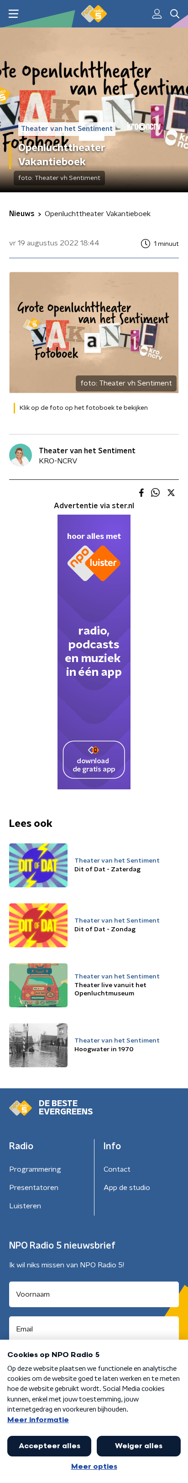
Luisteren (25, 1206)
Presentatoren (33, 1187)
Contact (117, 1169)
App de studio (127, 1187)
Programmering (35, 1169)
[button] (13, 13)
